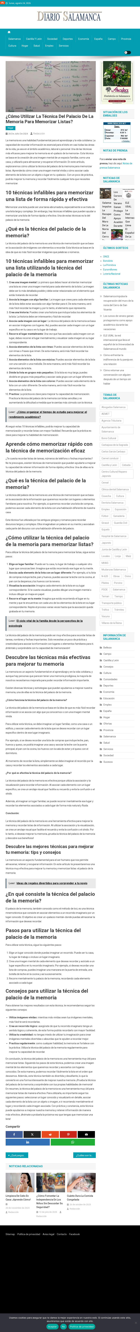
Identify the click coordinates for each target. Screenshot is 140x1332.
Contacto (62, 1234)
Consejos (108, 666)
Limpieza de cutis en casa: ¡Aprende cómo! (18, 1198)
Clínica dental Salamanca (115, 489)
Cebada (126, 465)
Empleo (49, 45)
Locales (106, 556)
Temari (105, 596)
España (98, 39)
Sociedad (52, 39)
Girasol (105, 523)
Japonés (106, 542)
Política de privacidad (28, 1234)
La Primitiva (109, 265)
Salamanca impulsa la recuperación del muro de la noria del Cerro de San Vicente (105, 225)
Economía (83, 39)
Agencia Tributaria (111, 420)
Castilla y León (34, 39)
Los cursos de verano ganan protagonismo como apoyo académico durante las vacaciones (117, 213)
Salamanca (14, 39)
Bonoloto (108, 260)
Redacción (39, 133)
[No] (135, 1322)
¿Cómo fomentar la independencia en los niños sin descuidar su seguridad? (49, 1201)
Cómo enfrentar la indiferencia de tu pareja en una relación (118, 359)
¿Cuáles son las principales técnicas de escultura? (86, 1155)
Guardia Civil (120, 523)
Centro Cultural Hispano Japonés (114, 473)
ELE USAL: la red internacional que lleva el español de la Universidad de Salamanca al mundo (128, 229)
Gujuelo (106, 529)
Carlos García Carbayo (113, 451)
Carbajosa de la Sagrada (115, 445)
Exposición (120, 509)
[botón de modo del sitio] (127, 52)
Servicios (64, 45)
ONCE (106, 256)
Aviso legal (48, 1234)
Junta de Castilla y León (114, 549)
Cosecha (106, 496)
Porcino (118, 583)
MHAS (105, 563)
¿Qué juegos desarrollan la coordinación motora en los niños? (19, 1155)
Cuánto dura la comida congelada (80, 1198)
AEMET (106, 413)
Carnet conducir (110, 458)
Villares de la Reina (112, 623)
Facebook (74, 1234)
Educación (109, 698)
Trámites (119, 609)
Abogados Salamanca (113, 407)
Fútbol (105, 516)
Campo (112, 39)
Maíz (128, 556)
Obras (116, 576)
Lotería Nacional (111, 273)
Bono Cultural (109, 438)
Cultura (12, 45)
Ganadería (118, 516)
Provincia (126, 39)
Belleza (107, 647)
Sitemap (10, 1234)
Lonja (118, 556)
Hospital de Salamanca (114, 536)
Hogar (25, 45)
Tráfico (105, 609)
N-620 (105, 576)
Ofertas (107, 723)
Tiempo (118, 596)
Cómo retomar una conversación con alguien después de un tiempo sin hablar (117, 377)
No (63, 1326)
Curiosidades (110, 679)
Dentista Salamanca (112, 502)
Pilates (105, 583)
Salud (37, 45)
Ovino (128, 576)
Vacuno (106, 616)
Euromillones (110, 269)
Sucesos (108, 762)
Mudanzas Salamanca (114, 569)
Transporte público (112, 603)
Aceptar (52, 1326)
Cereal (105, 482)
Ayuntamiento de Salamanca (111, 429)
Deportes (68, 39)
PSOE (105, 589)
